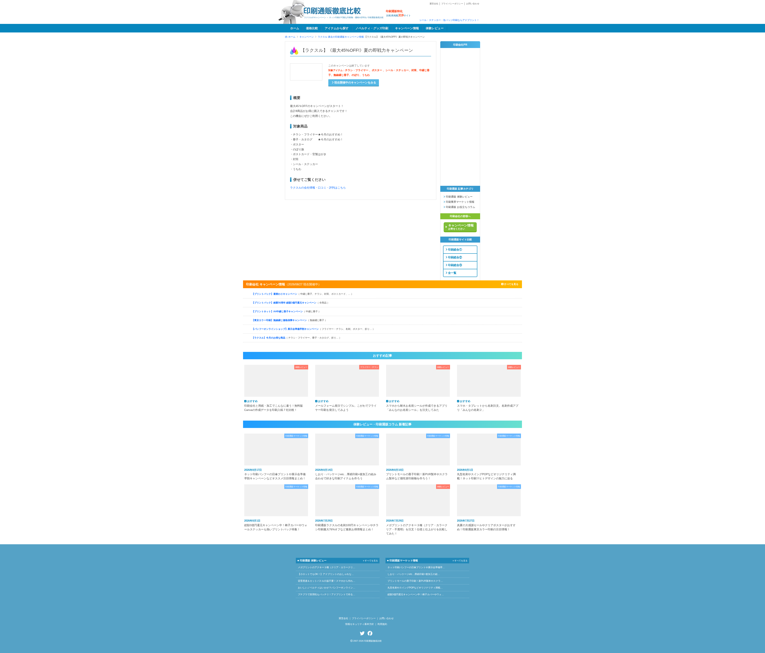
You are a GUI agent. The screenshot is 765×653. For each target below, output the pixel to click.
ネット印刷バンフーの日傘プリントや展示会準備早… (416, 567)
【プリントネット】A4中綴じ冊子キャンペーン (286, 311)
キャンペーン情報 (407, 28)
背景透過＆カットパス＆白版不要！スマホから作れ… (326, 581)
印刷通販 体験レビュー (459, 196)
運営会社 (434, 3)
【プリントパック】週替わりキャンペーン (302, 294)
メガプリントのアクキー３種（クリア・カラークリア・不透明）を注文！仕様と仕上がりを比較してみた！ (416, 527)
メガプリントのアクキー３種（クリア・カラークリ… (326, 567)
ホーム (294, 28)
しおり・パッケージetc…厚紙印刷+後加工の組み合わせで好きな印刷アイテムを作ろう (345, 474)
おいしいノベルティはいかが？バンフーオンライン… (326, 587)
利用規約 (382, 624)
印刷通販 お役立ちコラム (460, 207)
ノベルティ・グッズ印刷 (371, 28)
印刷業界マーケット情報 (459, 202)
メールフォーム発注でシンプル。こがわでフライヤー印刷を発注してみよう (346, 405)
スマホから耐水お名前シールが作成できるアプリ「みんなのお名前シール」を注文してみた (416, 405)
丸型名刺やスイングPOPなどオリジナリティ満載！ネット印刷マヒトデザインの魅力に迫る (486, 474)
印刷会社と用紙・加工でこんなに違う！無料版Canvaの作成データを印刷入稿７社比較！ (273, 405)
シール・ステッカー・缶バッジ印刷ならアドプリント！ (449, 20)
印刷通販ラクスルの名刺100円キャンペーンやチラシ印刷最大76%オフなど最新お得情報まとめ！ (347, 525)
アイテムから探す (337, 28)
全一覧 (451, 272)
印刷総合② (454, 257)
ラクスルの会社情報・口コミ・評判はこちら (318, 187)
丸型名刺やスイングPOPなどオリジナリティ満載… (415, 587)
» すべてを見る (370, 560)
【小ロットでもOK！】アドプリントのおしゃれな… (326, 574)
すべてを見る (510, 284)
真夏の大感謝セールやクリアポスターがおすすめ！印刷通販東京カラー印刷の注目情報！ (486, 525)
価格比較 (312, 28)
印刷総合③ (454, 264)
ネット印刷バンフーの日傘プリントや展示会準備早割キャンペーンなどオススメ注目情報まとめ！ (275, 474)
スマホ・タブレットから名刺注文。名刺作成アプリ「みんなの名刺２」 (487, 405)
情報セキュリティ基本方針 (359, 624)
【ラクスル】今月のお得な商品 (296, 337)
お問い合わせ (472, 3)
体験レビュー (435, 28)
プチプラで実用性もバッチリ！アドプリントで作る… (326, 594)
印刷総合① (454, 249)
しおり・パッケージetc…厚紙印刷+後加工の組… (413, 574)
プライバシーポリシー (452, 3)
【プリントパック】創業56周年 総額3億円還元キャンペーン (291, 302)
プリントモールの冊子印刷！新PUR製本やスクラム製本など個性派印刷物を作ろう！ (417, 474)
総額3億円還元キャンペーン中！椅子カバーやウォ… (415, 594)
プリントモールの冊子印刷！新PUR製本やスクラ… (415, 581)
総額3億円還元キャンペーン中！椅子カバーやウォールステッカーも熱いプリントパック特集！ (275, 525)
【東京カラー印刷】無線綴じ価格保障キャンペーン (289, 320)
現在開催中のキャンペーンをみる (354, 82)
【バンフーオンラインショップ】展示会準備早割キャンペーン (313, 329)
